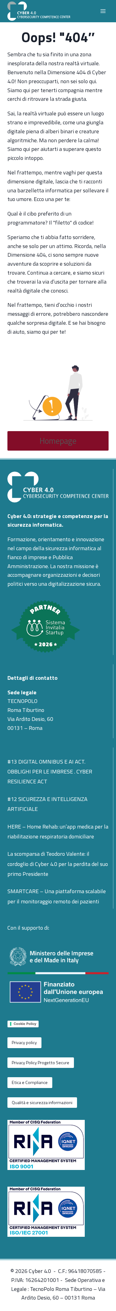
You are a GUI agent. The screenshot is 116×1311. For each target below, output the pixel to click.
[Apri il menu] (103, 11)
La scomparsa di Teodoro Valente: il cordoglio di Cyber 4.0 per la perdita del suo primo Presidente (57, 864)
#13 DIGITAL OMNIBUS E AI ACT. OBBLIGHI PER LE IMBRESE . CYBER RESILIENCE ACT (49, 771)
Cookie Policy (25, 1024)
